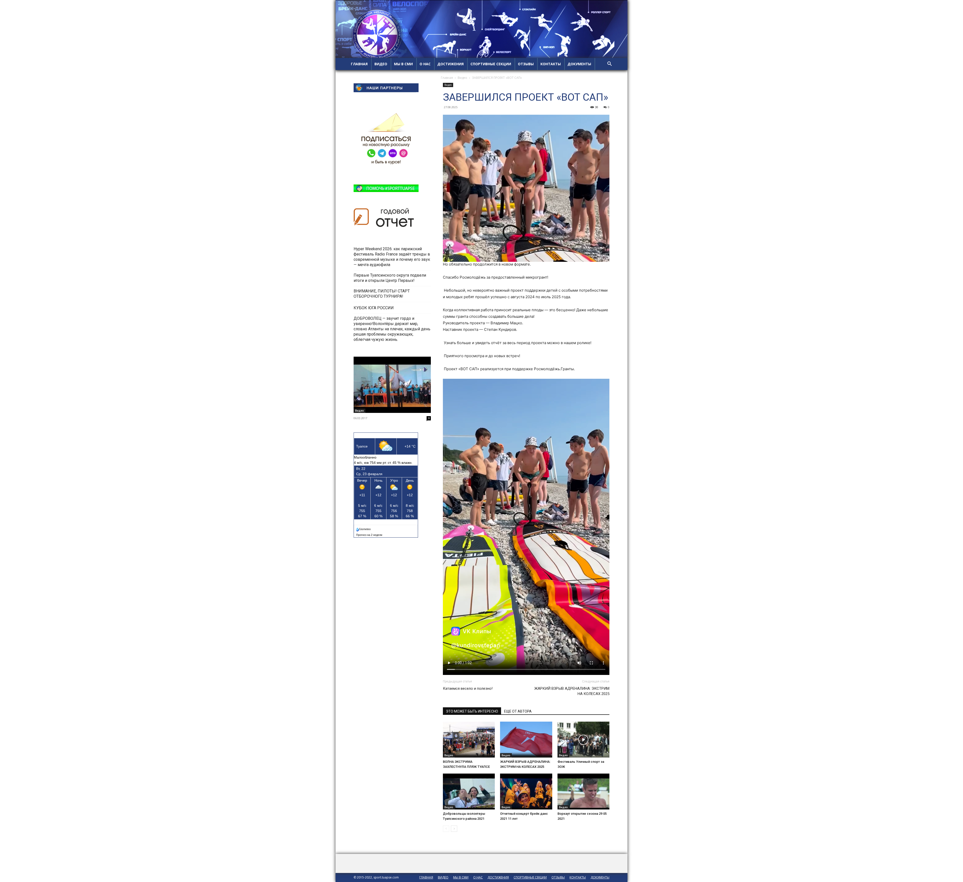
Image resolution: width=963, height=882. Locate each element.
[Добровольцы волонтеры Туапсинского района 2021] (469, 791)
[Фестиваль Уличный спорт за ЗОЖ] (583, 740)
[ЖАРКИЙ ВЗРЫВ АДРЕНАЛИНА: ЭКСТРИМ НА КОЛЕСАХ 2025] (526, 740)
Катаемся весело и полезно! (468, 688)
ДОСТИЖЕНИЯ (450, 63)
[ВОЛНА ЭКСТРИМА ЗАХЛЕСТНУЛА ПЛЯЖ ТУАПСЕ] (469, 740)
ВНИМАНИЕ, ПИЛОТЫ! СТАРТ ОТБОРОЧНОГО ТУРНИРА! (382, 294)
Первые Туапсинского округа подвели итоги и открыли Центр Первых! (390, 278)
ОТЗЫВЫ (526, 63)
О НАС (425, 63)
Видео (462, 78)
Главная (447, 78)
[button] (609, 64)
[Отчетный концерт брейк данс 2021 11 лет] (526, 791)
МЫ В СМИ (403, 63)
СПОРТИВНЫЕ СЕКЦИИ (490, 63)
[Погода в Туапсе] (363, 528)
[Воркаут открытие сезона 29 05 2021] (583, 791)
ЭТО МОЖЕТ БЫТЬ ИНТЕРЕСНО (472, 711)
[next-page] (454, 829)
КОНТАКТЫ (550, 63)
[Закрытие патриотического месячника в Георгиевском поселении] (392, 385)
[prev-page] (446, 829)
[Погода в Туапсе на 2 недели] (369, 534)
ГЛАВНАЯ (359, 63)
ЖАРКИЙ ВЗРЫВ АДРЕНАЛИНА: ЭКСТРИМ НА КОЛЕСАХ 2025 (571, 691)
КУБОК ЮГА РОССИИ (374, 307)
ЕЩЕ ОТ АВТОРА (518, 711)
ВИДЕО (380, 63)
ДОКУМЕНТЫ (579, 63)
